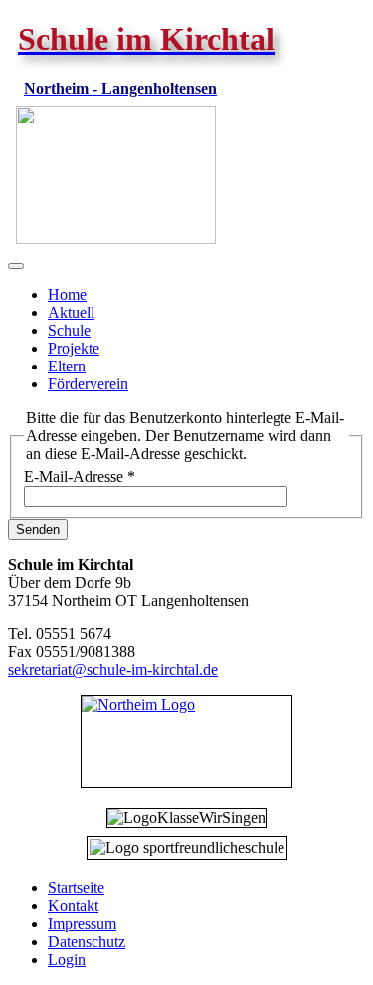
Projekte (73, 348)
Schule (69, 330)
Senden (38, 529)
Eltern (67, 366)
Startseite (76, 887)
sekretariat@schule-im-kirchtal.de (113, 669)
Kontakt (73, 905)
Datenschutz (86, 941)
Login (67, 959)
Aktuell (71, 312)
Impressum (82, 923)
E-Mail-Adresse (79, 476)
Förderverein (88, 383)
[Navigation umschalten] (16, 266)
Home (67, 294)
